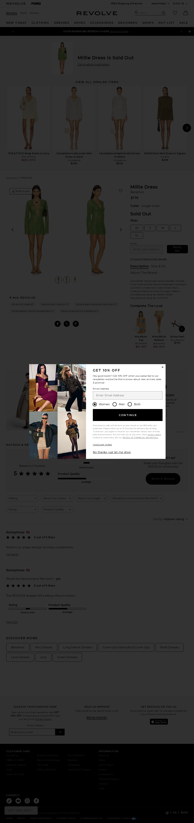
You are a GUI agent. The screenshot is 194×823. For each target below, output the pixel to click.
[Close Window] (163, 367)
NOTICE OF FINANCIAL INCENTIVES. (140, 437)
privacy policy (154, 434)
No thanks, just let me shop (112, 452)
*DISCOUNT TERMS (102, 445)
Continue (128, 415)
